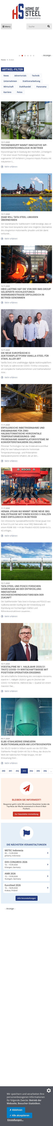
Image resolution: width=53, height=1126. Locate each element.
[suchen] (48, 26)
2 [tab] (22, 55)
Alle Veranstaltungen (26, 898)
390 (3, 771)
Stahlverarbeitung (31, 81)
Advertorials (20, 75)
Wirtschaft (9, 86)
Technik (35, 75)
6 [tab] (33, 55)
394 (31, 771)
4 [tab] (28, 55)
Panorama (41, 86)
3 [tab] (25, 55)
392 (17, 771)
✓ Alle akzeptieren (19, 1115)
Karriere (7, 92)
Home (3, 60)
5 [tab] (30, 55)
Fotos (19, 92)
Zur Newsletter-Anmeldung (26, 814)
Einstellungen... (15, 1119)
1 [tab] (19, 55)
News (6, 75)
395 (38, 771)
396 (45, 771)
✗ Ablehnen (16, 1109)
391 (10, 771)
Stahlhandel (25, 86)
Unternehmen (10, 81)
